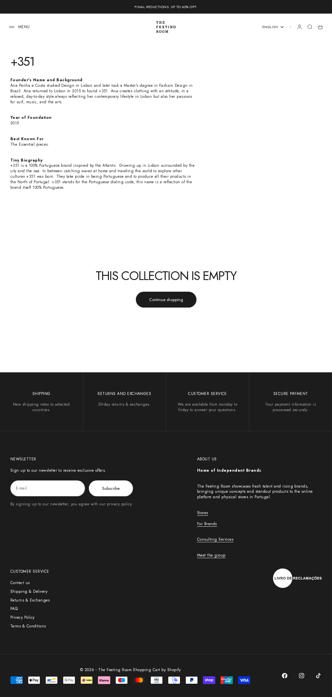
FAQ (14, 609)
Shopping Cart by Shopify (157, 670)
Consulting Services (215, 539)
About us (207, 459)
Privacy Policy (22, 617)
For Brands (207, 524)
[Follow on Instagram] (301, 675)
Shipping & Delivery (28, 591)
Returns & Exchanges (30, 600)
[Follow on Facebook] (284, 675)
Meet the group (211, 555)
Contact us (20, 583)
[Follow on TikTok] (318, 675)
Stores (202, 513)
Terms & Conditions (28, 626)
